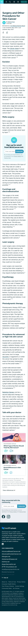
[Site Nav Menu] (6, 2)
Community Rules (7, 588)
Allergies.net (6, 556)
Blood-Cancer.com (8, 574)
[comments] (11, 472)
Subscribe (24, 2)
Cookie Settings (19, 586)
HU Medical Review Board (17, 26)
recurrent (5, 357)
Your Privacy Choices (8, 586)
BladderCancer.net (8, 572)
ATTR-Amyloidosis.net (9, 567)
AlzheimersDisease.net (9, 559)
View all (5, 577)
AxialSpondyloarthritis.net (10, 569)
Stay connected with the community (11, 501)
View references (8, 490)
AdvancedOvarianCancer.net (11, 554)
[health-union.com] (9, 528)
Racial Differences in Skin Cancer (12, 468)
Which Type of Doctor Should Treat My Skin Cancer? (14, 446)
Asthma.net (5, 562)
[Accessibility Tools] (14, 2)
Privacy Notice (17, 156)
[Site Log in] (18, 2)
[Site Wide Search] (10, 2)
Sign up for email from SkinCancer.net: (14, 146)
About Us (4, 582)
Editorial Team (11, 21)
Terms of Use (7, 158)
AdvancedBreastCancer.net (11, 551)
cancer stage (14, 48)
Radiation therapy (8, 392)
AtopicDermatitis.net (9, 564)
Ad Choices (16, 588)
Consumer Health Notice (9, 584)
